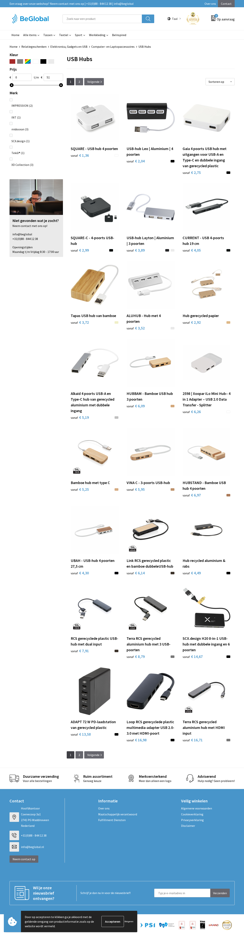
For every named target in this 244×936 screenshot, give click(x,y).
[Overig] (28, 61)
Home (15, 35)
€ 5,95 (136, 489)
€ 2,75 (192, 172)
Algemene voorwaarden (196, 808)
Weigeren (128, 921)
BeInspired (119, 35)
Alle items (30, 35)
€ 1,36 (80, 155)
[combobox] (102, 19)
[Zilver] (51, 61)
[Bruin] (12, 61)
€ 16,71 (193, 740)
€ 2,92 (192, 322)
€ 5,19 (80, 417)
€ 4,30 (80, 572)
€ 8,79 (136, 656)
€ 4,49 (192, 572)
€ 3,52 (136, 328)
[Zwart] (43, 61)
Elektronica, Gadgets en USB (68, 46)
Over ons (210, 4)
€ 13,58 (81, 734)
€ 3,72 (80, 322)
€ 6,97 (192, 495)
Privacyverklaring (192, 820)
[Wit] (36, 61)
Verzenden (220, 893)
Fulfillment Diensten (112, 820)
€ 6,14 (136, 572)
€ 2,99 (80, 250)
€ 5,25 (80, 489)
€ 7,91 (80, 650)
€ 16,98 (137, 740)
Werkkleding (97, 35)
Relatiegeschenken (34, 46)
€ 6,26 (192, 411)
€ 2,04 (136, 161)
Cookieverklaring (192, 814)
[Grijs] (20, 61)
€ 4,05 (192, 250)
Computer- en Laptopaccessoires (113, 46)
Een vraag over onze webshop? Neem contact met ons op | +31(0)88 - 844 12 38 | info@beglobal (72, 4)
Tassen (47, 35)
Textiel (63, 35)
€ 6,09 (136, 405)
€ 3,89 (136, 250)
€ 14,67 (193, 656)
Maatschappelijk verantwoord (117, 814)
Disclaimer (188, 826)
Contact (226, 4)
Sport (78, 35)
